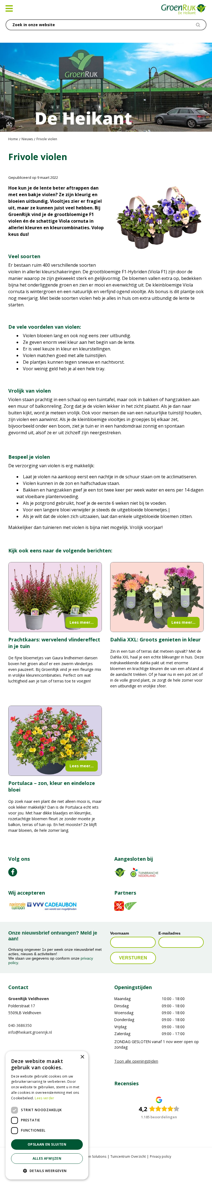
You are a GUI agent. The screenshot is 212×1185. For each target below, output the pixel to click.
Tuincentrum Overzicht (128, 1156)
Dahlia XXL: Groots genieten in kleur (155, 639)
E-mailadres (169, 933)
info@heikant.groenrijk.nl (30, 1032)
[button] (47, 1170)
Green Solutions (93, 1156)
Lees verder (44, 1098)
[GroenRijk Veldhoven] (184, 9)
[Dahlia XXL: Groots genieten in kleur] (156, 597)
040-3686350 (20, 1025)
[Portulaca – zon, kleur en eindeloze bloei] (55, 741)
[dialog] (47, 1115)
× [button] (82, 1057)
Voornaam (119, 933)
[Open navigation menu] (9, 8)
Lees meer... (82, 622)
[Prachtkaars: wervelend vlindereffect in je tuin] (55, 597)
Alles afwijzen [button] (47, 1158)
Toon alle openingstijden (136, 1061)
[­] (12, 871)
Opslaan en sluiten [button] (47, 1144)
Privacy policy (160, 1156)
